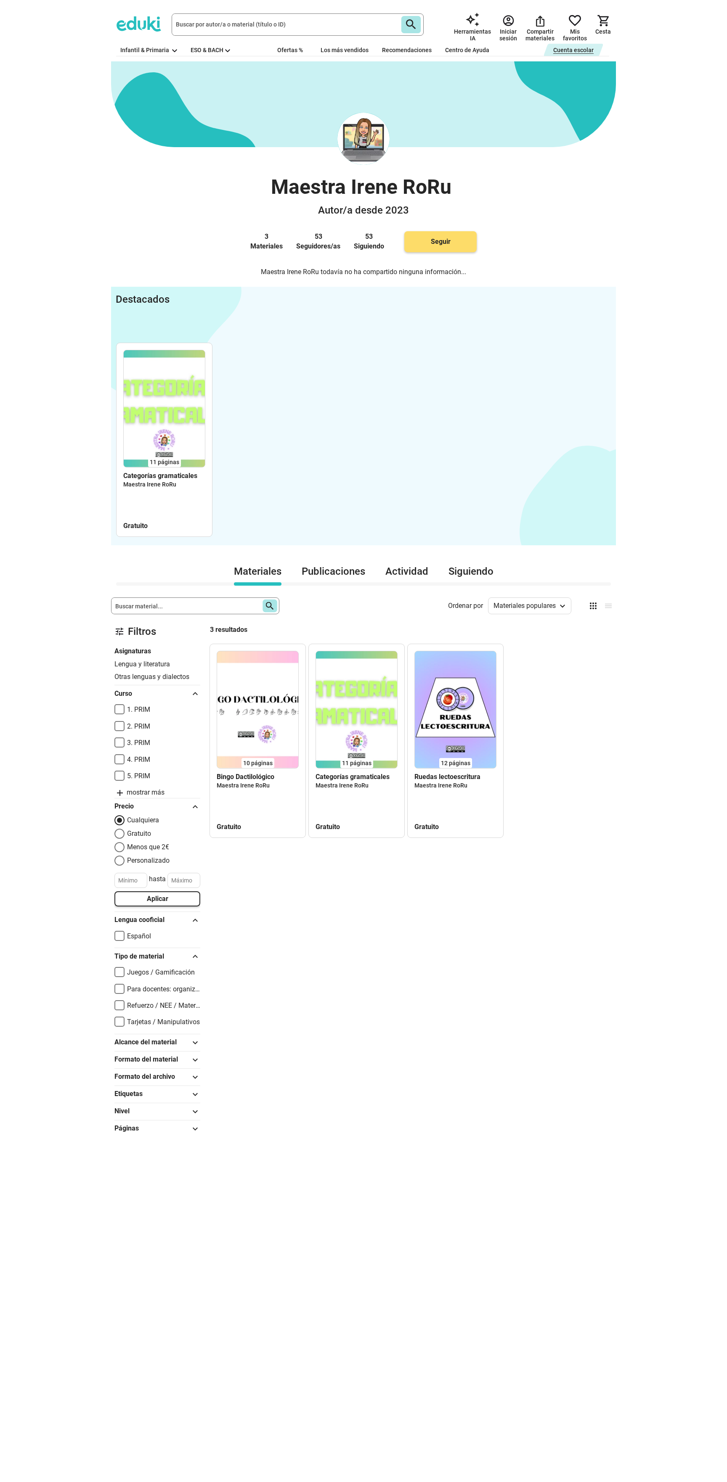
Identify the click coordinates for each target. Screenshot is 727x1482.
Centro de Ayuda (467, 50)
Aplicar (157, 899)
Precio (124, 806)
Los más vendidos (345, 50)
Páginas (126, 1128)
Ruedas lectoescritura (447, 777)
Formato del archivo (144, 1076)
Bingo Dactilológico (245, 777)
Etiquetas (128, 1094)
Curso (123, 693)
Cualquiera (143, 820)
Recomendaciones (407, 50)
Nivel (122, 1111)
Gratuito (139, 833)
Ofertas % (290, 50)
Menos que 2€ (148, 847)
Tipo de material (139, 956)
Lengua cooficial (139, 920)
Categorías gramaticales (160, 476)
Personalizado (148, 860)
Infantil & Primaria (145, 50)
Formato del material (146, 1059)
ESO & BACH (207, 50)
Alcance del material (145, 1042)
